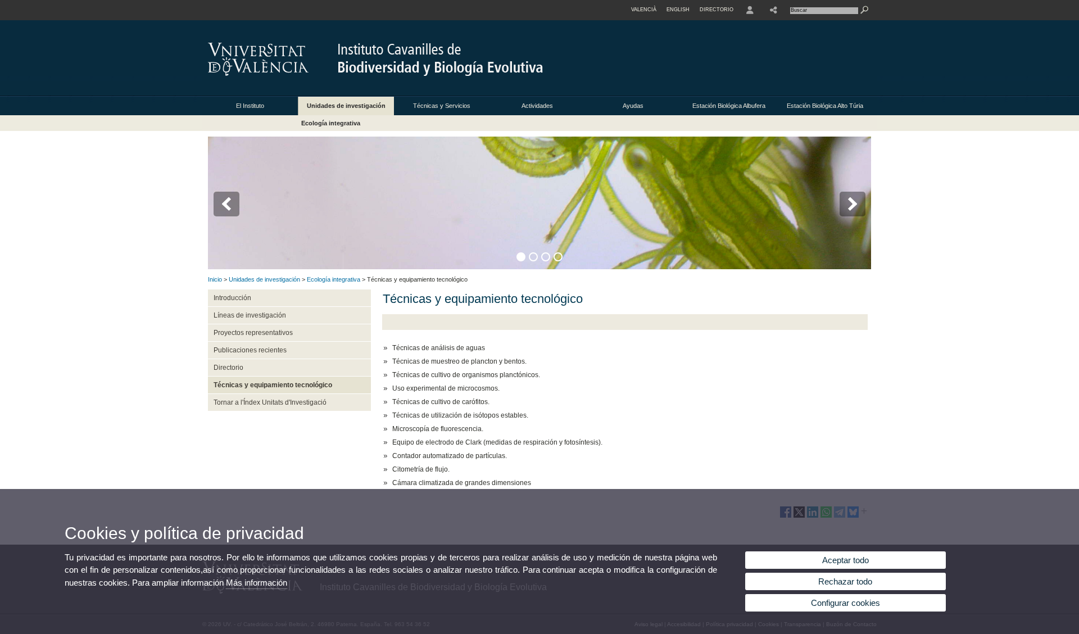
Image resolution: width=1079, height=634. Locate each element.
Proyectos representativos (253, 333)
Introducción (232, 298)
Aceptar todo (845, 560)
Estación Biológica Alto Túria (825, 105)
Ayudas (633, 105)
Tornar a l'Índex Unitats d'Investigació (270, 402)
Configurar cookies (845, 603)
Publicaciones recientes (250, 350)
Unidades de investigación (346, 105)
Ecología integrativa (330, 123)
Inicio (215, 279)
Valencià (643, 9)
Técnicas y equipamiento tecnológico (273, 385)
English (678, 9)
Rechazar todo (845, 581)
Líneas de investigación (250, 315)
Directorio (228, 368)
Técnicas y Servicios (441, 105)
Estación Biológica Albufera (728, 105)
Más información (256, 582)
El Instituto (250, 105)
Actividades (537, 105)
